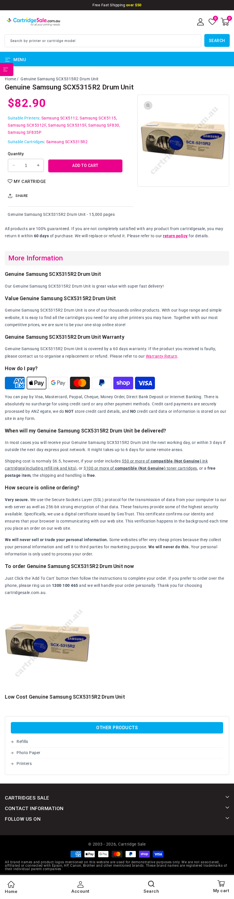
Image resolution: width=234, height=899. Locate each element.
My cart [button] (221, 890)
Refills (22, 741)
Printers (24, 763)
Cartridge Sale (132, 844)
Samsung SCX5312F (27, 125)
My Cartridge (30, 181)
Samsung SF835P (24, 132)
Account (80, 891)
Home (10, 79)
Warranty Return (161, 356)
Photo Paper (29, 752)
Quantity (16, 154)
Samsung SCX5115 (98, 118)
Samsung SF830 (103, 125)
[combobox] (103, 40)
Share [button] (21, 196)
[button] (225, 21)
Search (217, 40)
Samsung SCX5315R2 (67, 141)
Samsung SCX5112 (59, 118)
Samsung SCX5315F (67, 125)
